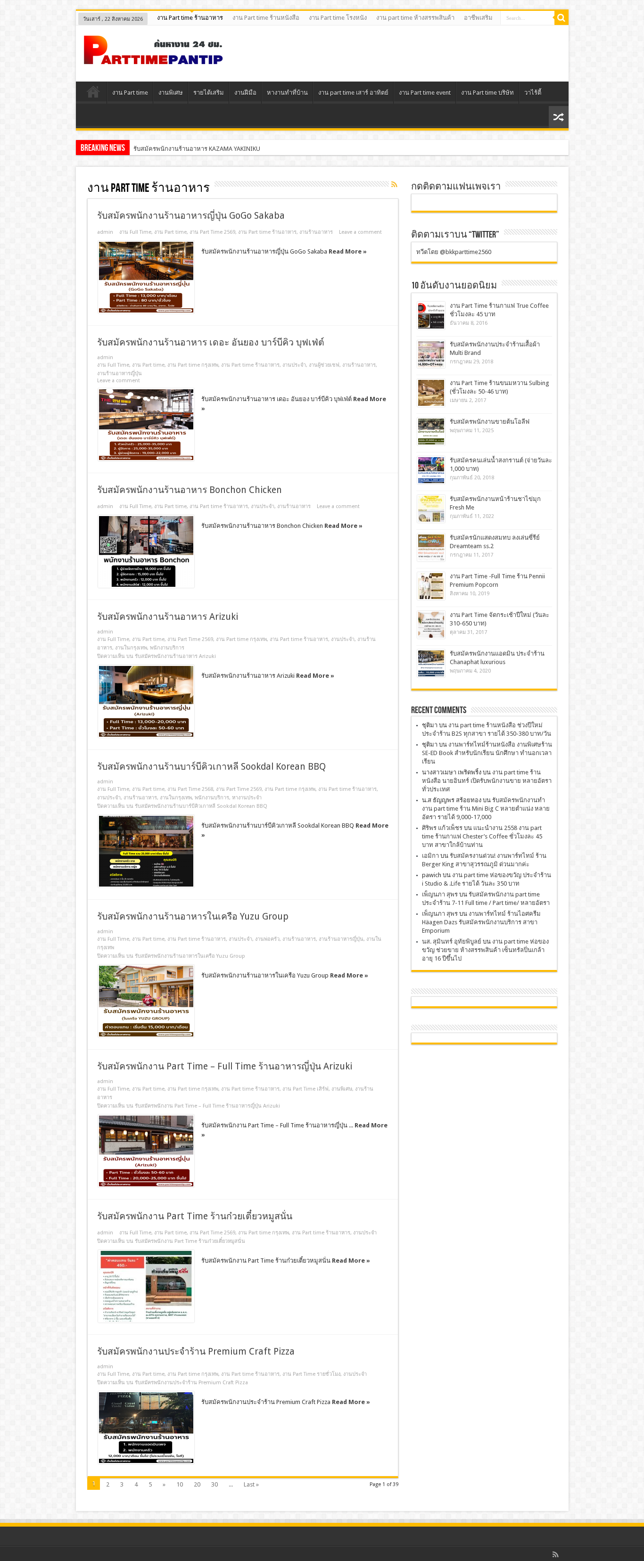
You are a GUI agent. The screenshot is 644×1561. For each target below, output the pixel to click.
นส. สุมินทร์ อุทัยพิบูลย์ (451, 941)
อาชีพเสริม (478, 17)
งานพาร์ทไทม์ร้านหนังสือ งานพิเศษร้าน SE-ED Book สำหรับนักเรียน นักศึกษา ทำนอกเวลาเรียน (487, 753)
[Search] (561, 18)
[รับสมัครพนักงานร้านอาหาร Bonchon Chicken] (146, 551)
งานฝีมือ (245, 92)
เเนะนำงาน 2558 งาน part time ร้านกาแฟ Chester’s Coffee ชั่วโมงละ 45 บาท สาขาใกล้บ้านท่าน (482, 836)
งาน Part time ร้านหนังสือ (265, 17)
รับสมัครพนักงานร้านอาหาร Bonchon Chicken (189, 490)
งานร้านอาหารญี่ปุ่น (119, 373)
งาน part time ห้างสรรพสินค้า (415, 17)
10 (179, 1484)
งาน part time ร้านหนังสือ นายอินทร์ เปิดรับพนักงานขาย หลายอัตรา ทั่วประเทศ (487, 781)
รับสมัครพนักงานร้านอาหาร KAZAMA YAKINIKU (196, 148)
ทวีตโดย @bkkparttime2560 (453, 251)
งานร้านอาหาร (316, 232)
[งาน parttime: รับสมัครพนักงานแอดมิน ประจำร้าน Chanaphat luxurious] (431, 663)
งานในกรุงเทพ (131, 648)
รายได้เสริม (208, 92)
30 (214, 1484)
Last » (251, 1484)
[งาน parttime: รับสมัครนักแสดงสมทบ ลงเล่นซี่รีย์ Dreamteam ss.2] (431, 547)
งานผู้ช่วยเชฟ (324, 365)
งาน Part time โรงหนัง (338, 17)
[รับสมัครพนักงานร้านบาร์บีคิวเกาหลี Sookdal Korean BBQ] (146, 851)
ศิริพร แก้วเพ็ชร (442, 827)
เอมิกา (430, 855)
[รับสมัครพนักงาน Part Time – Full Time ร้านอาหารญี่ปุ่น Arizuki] (146, 1151)
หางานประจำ (247, 798)
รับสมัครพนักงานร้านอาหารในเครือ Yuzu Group (193, 916)
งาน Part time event (425, 92)
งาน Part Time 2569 (212, 232)
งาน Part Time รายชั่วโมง (311, 1374)
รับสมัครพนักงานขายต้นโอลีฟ (489, 421)
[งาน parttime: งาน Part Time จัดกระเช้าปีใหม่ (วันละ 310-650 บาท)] (431, 625)
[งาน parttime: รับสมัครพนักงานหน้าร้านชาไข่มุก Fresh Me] (431, 509)
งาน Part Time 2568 (190, 789)
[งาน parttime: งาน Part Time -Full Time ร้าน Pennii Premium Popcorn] (431, 586)
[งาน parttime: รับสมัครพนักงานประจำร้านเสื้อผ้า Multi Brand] (431, 354)
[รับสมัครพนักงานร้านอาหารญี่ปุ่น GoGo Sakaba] (146, 277)
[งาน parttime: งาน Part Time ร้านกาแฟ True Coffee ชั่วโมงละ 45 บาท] (431, 316)
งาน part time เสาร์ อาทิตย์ (353, 92)
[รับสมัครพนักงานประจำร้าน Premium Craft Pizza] (146, 1427)
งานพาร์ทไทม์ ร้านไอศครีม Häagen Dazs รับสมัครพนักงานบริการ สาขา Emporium (481, 922)
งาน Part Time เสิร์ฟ (305, 1089)
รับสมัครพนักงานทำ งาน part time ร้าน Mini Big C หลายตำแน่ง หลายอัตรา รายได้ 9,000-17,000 (486, 809)
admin (105, 232)
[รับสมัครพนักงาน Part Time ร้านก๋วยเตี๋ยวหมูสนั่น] (146, 1286)
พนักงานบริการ (167, 648)
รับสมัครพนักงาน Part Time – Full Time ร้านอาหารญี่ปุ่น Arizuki (224, 1066)
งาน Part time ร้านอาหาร (190, 17)
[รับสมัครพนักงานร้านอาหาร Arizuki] (146, 701)
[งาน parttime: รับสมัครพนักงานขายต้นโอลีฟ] (431, 431)
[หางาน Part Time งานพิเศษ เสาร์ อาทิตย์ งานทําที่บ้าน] (153, 58)
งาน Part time (130, 92)
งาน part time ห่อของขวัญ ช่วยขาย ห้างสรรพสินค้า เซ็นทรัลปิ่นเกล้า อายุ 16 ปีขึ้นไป (485, 950)
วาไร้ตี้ (532, 92)
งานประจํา (294, 365)
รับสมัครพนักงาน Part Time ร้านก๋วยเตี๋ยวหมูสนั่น (194, 1216)
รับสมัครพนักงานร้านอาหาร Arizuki (167, 616)
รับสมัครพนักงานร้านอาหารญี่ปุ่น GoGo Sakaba (191, 215)
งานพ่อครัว (267, 939)
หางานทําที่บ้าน (287, 92)
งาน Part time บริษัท (487, 92)
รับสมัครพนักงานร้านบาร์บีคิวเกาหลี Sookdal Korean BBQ (211, 766)
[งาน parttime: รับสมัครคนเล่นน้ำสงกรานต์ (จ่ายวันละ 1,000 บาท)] (431, 470)
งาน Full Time (135, 232)
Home (94, 94)
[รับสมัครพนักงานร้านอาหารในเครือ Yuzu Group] (146, 1001)
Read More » (348, 251)
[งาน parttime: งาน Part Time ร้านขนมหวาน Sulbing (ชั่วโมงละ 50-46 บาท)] (431, 393)
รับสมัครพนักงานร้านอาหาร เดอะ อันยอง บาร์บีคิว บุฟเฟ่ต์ (210, 342)
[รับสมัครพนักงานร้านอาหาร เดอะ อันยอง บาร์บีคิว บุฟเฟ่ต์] (146, 424)
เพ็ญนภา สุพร (440, 894)
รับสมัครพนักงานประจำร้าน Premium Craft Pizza (196, 1351)
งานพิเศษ (170, 92)
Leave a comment (360, 232)
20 (197, 1484)
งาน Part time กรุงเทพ (192, 365)
